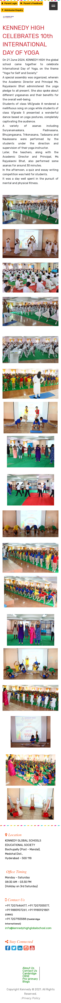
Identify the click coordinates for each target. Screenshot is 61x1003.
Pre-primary (30, 978)
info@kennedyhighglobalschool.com (28, 928)
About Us (28, 968)
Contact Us (30, 970)
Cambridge (29, 973)
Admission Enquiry (13, 10)
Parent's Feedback (33, 3)
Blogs (26, 981)
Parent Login (10, 3)
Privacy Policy (31, 998)
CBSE (26, 976)
